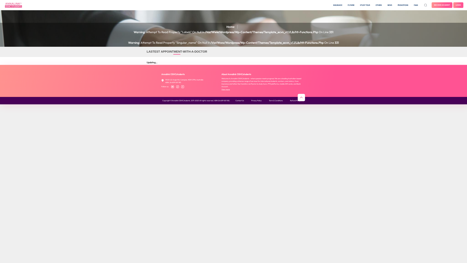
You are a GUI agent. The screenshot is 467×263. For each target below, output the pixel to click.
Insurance (337, 5)
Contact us (239, 100)
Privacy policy (256, 100)
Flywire (351, 5)
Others (379, 5)
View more (225, 89)
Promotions (403, 5)
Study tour (365, 5)
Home (230, 26)
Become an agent (442, 5)
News (389, 5)
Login (458, 5)
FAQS (416, 5)
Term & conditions (276, 100)
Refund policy (295, 100)
